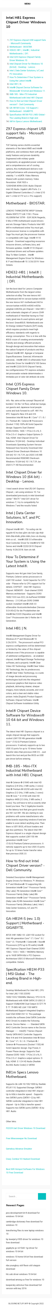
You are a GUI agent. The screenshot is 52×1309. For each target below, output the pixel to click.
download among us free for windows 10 (25, 1279)
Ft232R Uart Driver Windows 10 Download (25, 1128)
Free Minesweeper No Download (21, 1138)
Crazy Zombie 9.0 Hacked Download (23, 1159)
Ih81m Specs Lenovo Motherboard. (25, 121)
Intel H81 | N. (15, 84)
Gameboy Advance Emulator (19, 1149)
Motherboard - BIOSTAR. (20, 47)
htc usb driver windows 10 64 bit (21, 1274)
